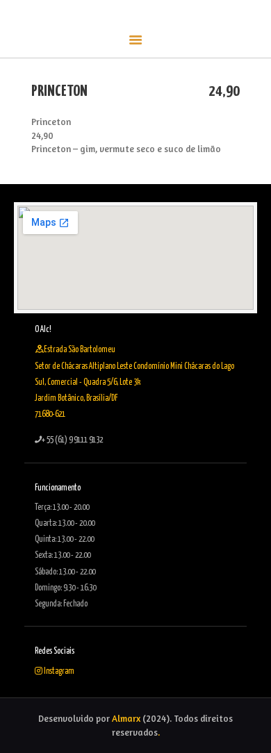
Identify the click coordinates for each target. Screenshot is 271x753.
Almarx (126, 718)
